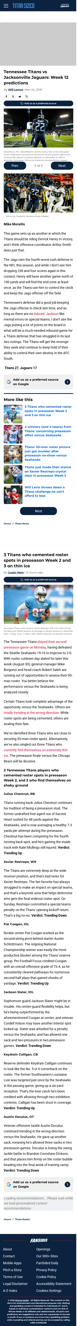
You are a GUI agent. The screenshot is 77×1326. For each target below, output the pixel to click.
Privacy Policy (46, 1270)
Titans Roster (22, 1219)
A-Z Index (10, 1291)
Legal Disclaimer (15, 1284)
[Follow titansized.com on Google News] (67, 382)
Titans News (22, 523)
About (7, 1249)
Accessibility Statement (53, 1284)
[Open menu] (6, 5)
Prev (15, 166)
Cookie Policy (46, 1277)
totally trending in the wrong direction (31, 713)
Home (7, 523)
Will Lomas (15, 89)
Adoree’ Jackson (46, 314)
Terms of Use (13, 1277)
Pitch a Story (12, 1270)
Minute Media (22, 1300)
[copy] (26, 96)
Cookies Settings (48, 1291)
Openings (43, 1249)
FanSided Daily (47, 1263)
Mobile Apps (12, 1263)
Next (62, 166)
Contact (9, 1256)
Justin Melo (16, 572)
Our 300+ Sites (47, 1256)
